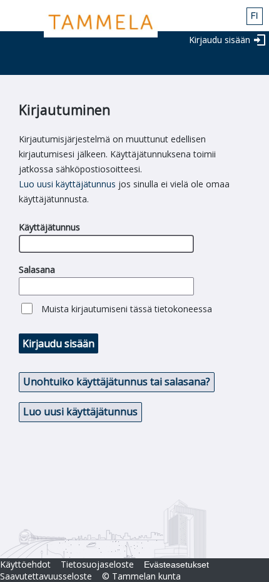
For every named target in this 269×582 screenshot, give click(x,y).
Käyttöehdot (25, 564)
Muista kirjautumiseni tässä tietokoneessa (126, 309)
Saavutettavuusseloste (46, 576)
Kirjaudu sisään (219, 40)
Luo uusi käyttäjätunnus (67, 184)
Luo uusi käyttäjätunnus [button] (80, 411)
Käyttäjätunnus (49, 227)
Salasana (37, 269)
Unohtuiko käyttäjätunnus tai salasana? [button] (116, 381)
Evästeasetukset (176, 565)
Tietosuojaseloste (97, 564)
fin (254, 16)
